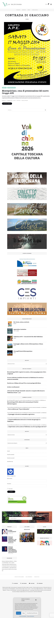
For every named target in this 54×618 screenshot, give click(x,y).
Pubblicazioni (35, 9)
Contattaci (36, 576)
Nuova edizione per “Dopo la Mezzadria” (18, 409)
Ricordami (10, 489)
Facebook (15, 583)
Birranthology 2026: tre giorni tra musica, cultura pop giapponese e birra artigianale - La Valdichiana (26, 400)
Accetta (18, 613)
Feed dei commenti (10, 458)
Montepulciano (11, 87)
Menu (51, 4)
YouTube (32, 583)
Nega (23, 613)
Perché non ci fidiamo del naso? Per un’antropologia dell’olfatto (24, 383)
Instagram (24, 583)
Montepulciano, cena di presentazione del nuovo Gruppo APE (25, 91)
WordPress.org (10, 461)
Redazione (4, 100)
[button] (36, 600)
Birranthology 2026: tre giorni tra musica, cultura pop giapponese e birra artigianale (26, 372)
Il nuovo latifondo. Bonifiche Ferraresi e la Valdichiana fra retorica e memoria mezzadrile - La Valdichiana (26, 407)
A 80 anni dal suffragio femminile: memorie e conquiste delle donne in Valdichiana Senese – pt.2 (26, 391)
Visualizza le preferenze (32, 613)
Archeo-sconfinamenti (13, 387)
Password (9, 483)
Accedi (8, 451)
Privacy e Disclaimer (22, 616)
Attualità (18, 9)
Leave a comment (25, 100)
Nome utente (9, 478)
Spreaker (40, 583)
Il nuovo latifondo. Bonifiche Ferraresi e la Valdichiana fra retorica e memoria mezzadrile (25, 378)
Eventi (29, 9)
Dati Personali (29, 576)
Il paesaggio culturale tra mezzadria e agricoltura (21, 414)
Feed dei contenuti (10, 454)
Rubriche (24, 9)
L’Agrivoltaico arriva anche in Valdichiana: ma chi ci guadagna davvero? (27, 426)
